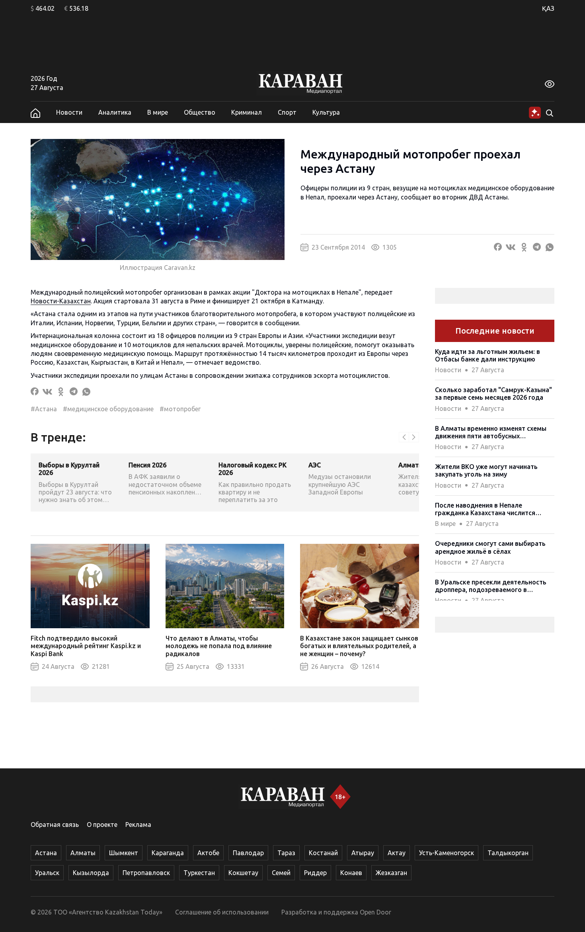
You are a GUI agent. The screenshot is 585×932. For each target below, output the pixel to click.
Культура (326, 112)
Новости (69, 112)
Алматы (83, 852)
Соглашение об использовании (222, 912)
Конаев (351, 872)
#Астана (44, 408)
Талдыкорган (508, 852)
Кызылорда (91, 872)
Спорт (287, 112)
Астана (46, 852)
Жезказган (391, 872)
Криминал (246, 112)
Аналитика (114, 112)
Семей (281, 872)
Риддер (315, 872)
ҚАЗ (548, 8)
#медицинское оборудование (108, 408)
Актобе (208, 852)
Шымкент (123, 852)
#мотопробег (180, 408)
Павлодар (248, 852)
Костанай (323, 852)
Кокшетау (243, 872)
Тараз (286, 852)
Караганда (168, 852)
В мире (157, 112)
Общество (199, 112)
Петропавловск (146, 872)
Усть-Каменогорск (446, 852)
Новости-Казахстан (61, 301)
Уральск (47, 872)
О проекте (102, 824)
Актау (397, 852)
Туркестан (199, 872)
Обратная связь (55, 824)
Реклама (138, 824)
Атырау (362, 852)
